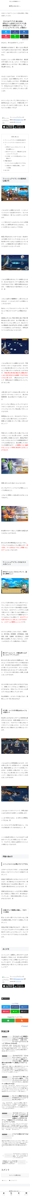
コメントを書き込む (15, 1175)
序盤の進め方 (8, 160)
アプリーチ (18, 122)
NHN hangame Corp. (18, 119)
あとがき (7, 170)
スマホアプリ (6, 998)
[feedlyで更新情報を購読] (8, 1020)
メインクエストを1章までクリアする (16, 163)
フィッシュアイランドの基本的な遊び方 (15, 140)
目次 (12, 136)
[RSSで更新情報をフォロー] (21, 1020)
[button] (26, 556)
